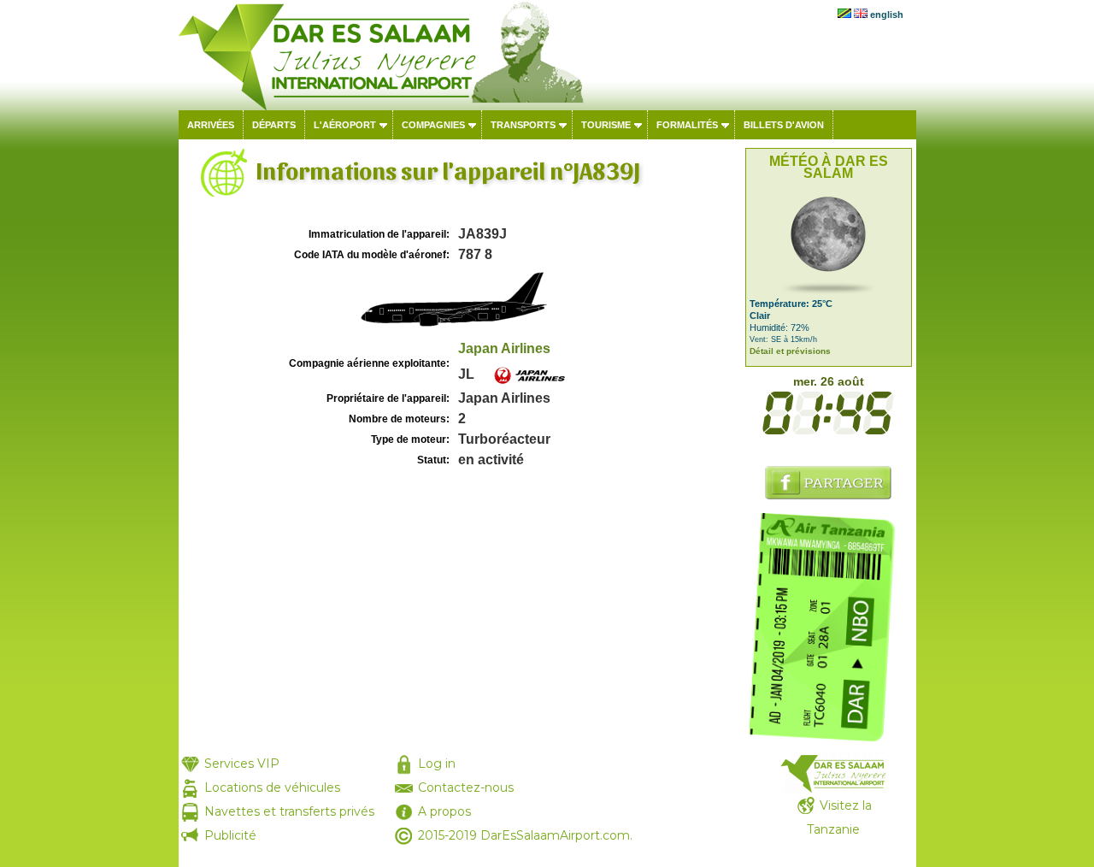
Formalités (687, 125)
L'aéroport (345, 125)
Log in (437, 763)
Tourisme (606, 125)
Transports (523, 125)
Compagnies (433, 125)
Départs (274, 125)
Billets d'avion (784, 125)
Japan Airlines (504, 348)
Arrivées (210, 125)
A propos (444, 811)
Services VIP (241, 763)
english (886, 14)
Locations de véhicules (272, 787)
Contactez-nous (466, 787)
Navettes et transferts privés (289, 811)
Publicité (230, 835)
